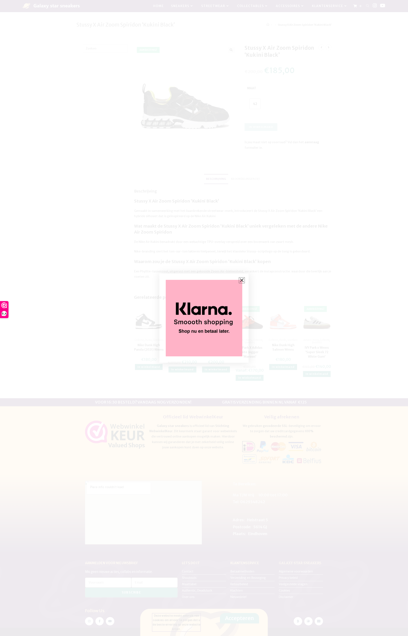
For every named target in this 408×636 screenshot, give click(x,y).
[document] (204, 318)
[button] (241, 280)
